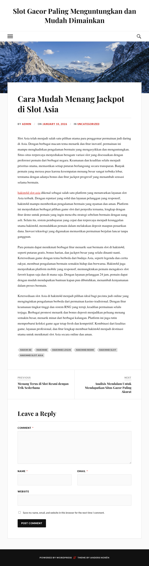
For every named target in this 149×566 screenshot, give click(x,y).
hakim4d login (61, 350)
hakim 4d (25, 350)
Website (23, 491)
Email (82, 471)
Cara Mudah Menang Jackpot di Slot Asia (71, 103)
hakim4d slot (107, 350)
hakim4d (42, 350)
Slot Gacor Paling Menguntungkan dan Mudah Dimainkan (74, 15)
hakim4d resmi (85, 350)
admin (26, 124)
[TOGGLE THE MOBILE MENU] (10, 36)
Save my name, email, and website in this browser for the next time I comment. (63, 512)
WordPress (64, 557)
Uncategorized (88, 124)
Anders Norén (99, 557)
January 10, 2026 (55, 124)
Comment (25, 427)
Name (23, 471)
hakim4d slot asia (29, 192)
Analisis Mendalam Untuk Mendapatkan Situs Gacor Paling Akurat (108, 388)
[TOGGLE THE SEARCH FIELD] (139, 36)
